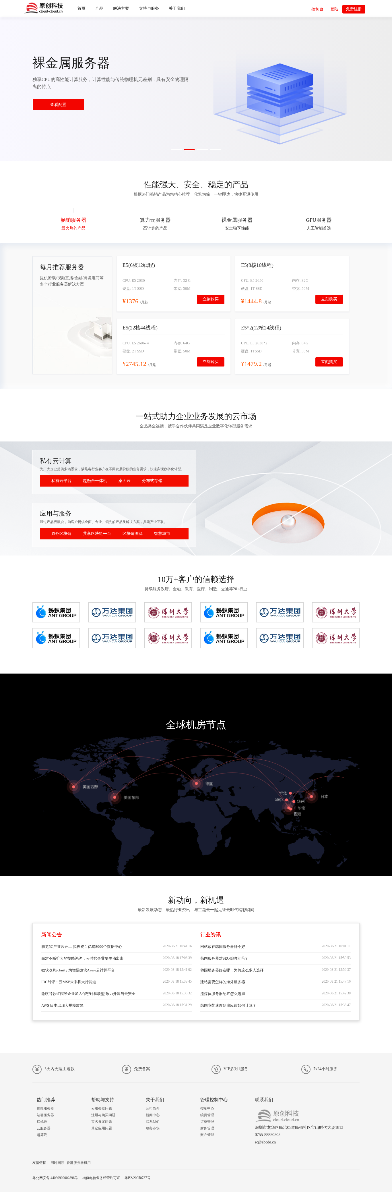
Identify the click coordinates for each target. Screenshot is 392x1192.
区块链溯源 (133, 533)
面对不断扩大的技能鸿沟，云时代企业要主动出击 (82, 958)
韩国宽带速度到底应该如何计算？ (228, 1005)
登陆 (334, 9)
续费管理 (207, 1115)
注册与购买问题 (103, 1115)
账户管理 (207, 1135)
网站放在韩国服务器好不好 (222, 946)
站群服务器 (45, 1115)
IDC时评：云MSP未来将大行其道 (68, 982)
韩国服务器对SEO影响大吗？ (224, 958)
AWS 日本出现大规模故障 (62, 1005)
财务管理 (207, 1128)
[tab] (73, 222)
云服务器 (44, 1128)
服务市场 (153, 1128)
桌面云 (125, 481)
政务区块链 (61, 533)
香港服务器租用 (79, 1163)
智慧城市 (162, 533)
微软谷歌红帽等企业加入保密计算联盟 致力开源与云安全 (88, 994)
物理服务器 (45, 1108)
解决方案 (121, 8)
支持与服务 (149, 8)
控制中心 (207, 1108)
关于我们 (177, 8)
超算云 (42, 1135)
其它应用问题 (101, 1128)
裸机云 (42, 1122)
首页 (81, 8)
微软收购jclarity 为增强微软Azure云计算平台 (78, 970)
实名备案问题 (101, 1122)
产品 (99, 8)
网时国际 (57, 1163)
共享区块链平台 (97, 533)
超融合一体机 (95, 481)
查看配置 (58, 105)
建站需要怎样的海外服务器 (222, 982)
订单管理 (207, 1122)
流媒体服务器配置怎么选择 (222, 994)
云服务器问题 (101, 1108)
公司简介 (153, 1108)
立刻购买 (211, 299)
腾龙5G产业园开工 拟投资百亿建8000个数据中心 (81, 946)
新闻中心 (153, 1115)
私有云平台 (61, 481)
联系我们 (153, 1122)
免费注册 (354, 9)
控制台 (317, 9)
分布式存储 (152, 481)
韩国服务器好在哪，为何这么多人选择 (232, 970)
